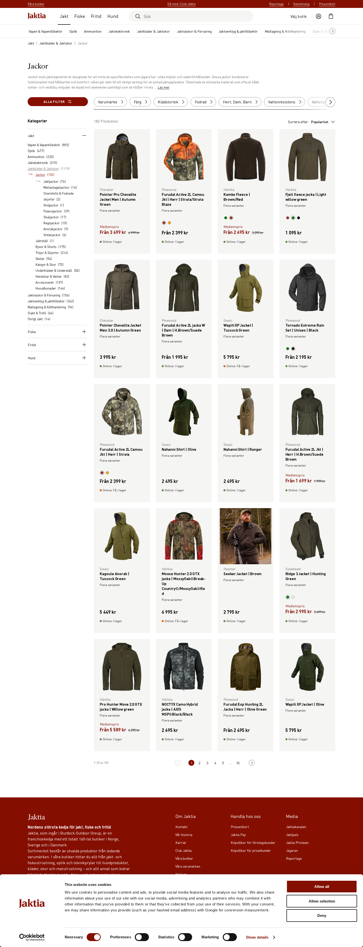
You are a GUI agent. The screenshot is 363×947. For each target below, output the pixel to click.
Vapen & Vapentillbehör (45, 31)
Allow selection (322, 901)
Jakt (64, 16)
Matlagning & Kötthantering (285, 31)
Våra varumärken (187, 866)
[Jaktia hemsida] (37, 16)
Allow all (321, 886)
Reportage (276, 4)
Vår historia (183, 834)
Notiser (181, 874)
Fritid (96, 16)
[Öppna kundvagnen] (330, 16)
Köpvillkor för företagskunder (253, 842)
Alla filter (54, 101)
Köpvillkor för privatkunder (251, 850)
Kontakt (181, 826)
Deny (321, 915)
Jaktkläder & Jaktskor (153, 31)
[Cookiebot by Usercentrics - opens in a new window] (32, 937)
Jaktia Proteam (297, 842)
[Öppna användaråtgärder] (319, 16)
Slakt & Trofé (322, 31)
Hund (112, 16)
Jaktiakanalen (296, 826)
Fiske (79, 16)
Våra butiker (184, 858)
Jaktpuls (292, 834)
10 (238, 763)
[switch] (142, 937)
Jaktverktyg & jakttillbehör (238, 31)
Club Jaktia (183, 850)
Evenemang (301, 4)
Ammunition (92, 31)
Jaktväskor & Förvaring (194, 31)
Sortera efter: (308, 121)
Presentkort (327, 4)
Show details (257, 937)
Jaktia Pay (238, 834)
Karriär (180, 842)
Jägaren (292, 850)
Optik (73, 31)
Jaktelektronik (119, 31)
